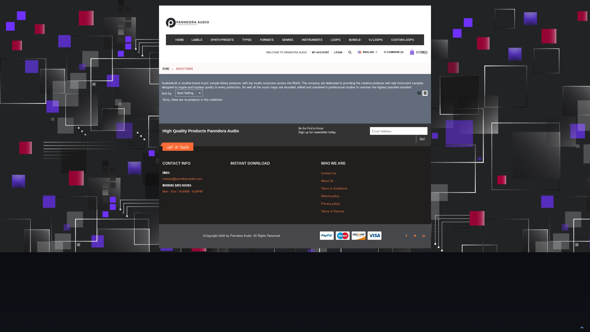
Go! (422, 138)
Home (166, 69)
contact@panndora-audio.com (182, 178)
